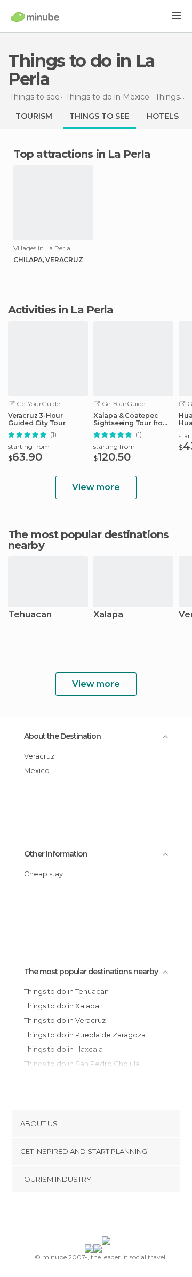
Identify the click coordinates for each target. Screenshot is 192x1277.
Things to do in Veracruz (65, 1020)
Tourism (33, 116)
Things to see (99, 116)
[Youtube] (121, 1217)
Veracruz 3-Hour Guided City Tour (37, 419)
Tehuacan (30, 615)
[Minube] (35, 16)
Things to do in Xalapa (61, 1005)
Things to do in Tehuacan (66, 991)
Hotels (163, 116)
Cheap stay (43, 873)
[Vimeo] (107, 1217)
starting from (29, 446)
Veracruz (39, 756)
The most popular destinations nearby (88, 539)
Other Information (55, 854)
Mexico (37, 770)
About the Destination (62, 736)
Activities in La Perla (60, 309)
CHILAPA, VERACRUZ (48, 260)
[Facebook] (79, 1217)
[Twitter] (93, 1217)
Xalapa (108, 615)
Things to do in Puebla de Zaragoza (85, 1034)
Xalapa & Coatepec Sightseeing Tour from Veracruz (131, 419)
